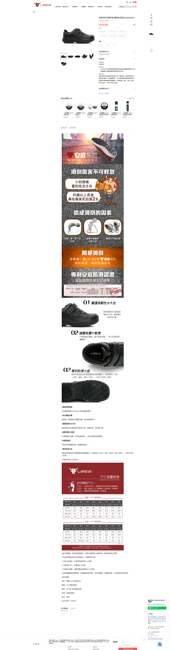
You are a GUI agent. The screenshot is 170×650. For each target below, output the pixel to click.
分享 (102, 93)
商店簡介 (70, 647)
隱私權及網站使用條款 (73, 649)
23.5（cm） (122, 31)
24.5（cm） (113, 36)
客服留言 (95, 647)
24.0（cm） (103, 36)
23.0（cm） (113, 31)
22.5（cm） (103, 31)
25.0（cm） (122, 36)
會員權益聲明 (96, 649)
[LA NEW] (42, 5)
